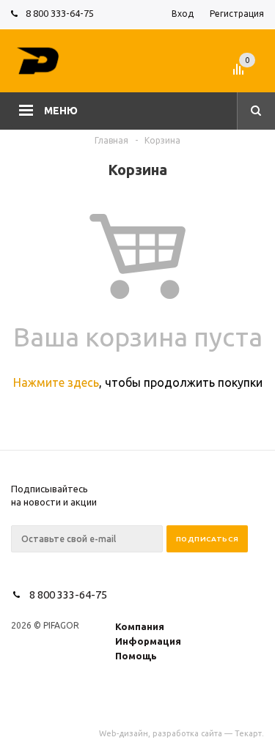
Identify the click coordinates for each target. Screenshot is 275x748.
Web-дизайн (123, 733)
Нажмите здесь (56, 382)
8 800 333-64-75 (60, 13)
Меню (61, 110)
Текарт (248, 733)
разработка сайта (187, 733)
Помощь (136, 656)
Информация (148, 641)
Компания (139, 626)
